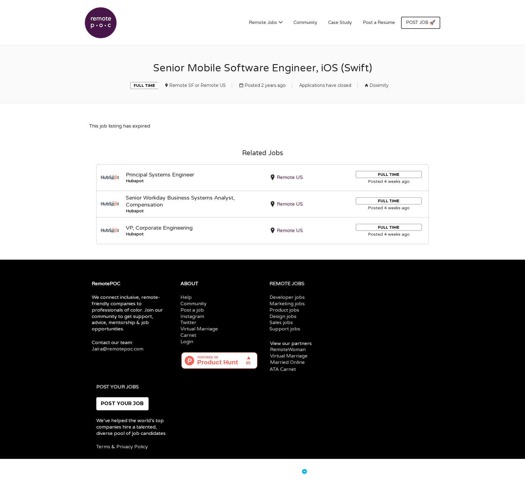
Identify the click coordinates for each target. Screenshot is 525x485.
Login (186, 342)
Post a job (192, 310)
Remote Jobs (263, 22)
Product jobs (284, 310)
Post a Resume (379, 22)
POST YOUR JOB (122, 403)
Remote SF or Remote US (197, 85)
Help (186, 297)
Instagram (192, 316)
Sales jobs (281, 322)
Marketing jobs (287, 304)
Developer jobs (287, 297)
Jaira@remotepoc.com (117, 349)
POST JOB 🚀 (420, 22)
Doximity (379, 85)
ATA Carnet (282, 369)
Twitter (188, 322)
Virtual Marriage (199, 329)
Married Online (287, 362)
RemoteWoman (288, 350)
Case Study (340, 22)
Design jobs (283, 316)
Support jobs (284, 329)
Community (305, 22)
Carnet (188, 335)
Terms (103, 447)
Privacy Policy (132, 447)
